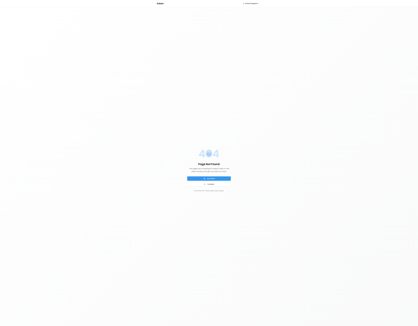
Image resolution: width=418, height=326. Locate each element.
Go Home (211, 178)
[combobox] (251, 3)
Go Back (210, 184)
